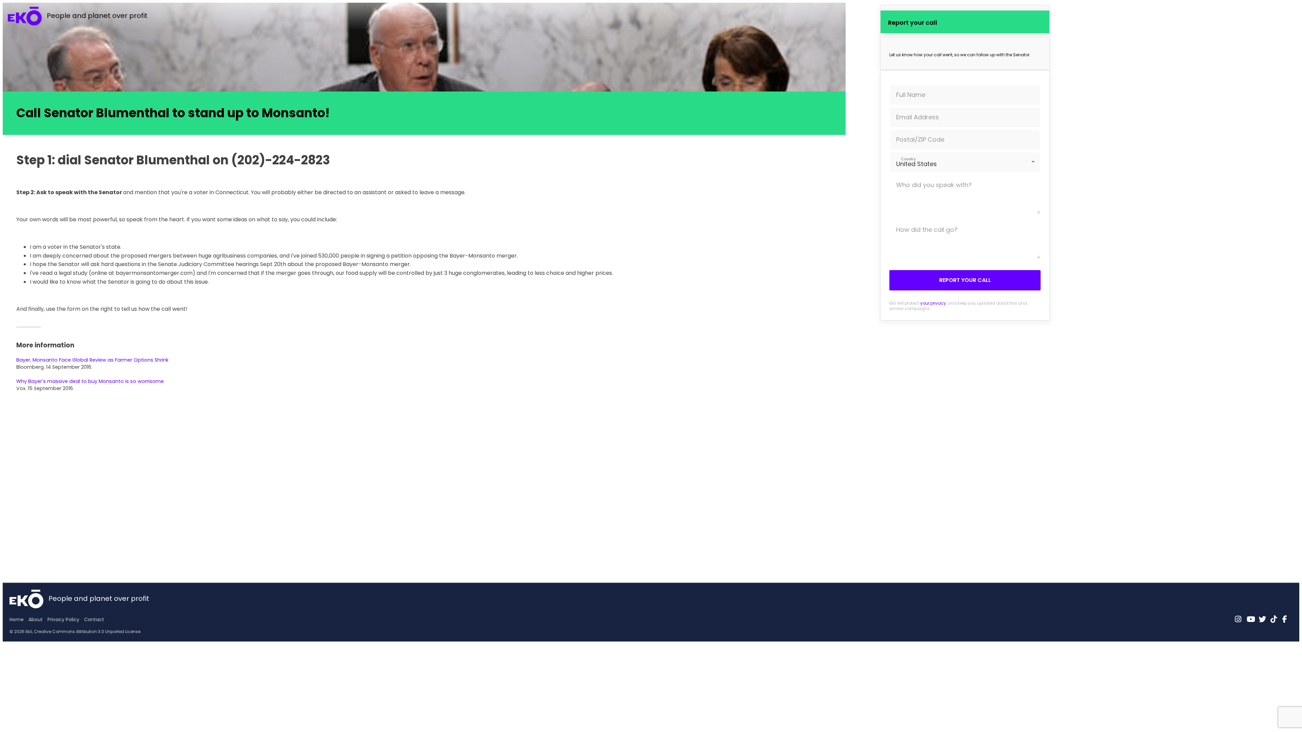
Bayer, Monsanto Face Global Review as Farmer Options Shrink (92, 360)
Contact (94, 619)
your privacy (933, 303)
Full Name (910, 94)
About (35, 619)
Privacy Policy (63, 619)
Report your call (965, 280)
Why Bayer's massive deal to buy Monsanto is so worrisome (90, 381)
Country (908, 158)
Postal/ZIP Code (920, 139)
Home (16, 619)
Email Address (917, 117)
